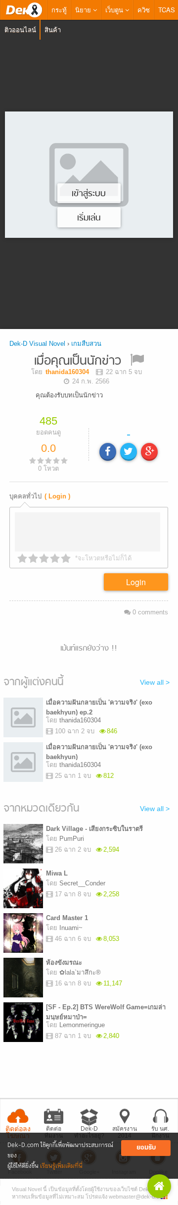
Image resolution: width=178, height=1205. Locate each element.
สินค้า (52, 29)
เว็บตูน (115, 9)
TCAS (166, 9)
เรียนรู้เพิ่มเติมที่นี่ (61, 1166)
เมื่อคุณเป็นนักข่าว (77, 361)
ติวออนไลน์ (20, 29)
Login (136, 582)
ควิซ (143, 9)
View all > (155, 682)
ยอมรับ (146, 1147)
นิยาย (84, 9)
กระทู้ (59, 9)
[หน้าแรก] (23, 10)
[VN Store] (159, 1186)
